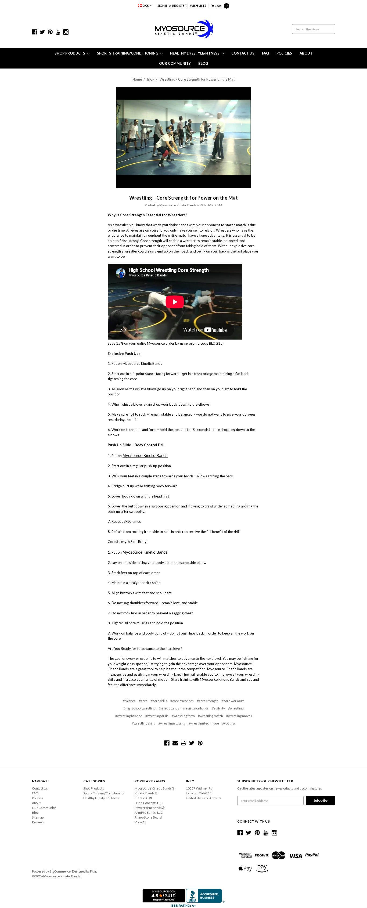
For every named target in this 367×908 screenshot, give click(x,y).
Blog (203, 63)
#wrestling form (183, 716)
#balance (129, 701)
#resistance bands (195, 708)
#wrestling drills (156, 716)
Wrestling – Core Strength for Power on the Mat (197, 79)
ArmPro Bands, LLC (149, 812)
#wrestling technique (203, 723)
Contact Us (242, 53)
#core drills (159, 701)
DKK (146, 5)
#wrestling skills (143, 723)
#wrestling (235, 708)
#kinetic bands (169, 708)
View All (140, 822)
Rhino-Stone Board (148, 817)
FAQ (265, 53)
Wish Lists (198, 5)
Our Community (175, 63)
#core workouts (233, 701)
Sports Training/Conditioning (128, 53)
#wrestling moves (239, 716)
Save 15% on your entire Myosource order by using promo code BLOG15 (165, 343)
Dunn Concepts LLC (149, 803)
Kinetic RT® (143, 798)
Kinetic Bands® (146, 793)
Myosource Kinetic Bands (142, 363)
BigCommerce (60, 871)
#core (143, 701)
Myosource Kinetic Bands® (154, 788)
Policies (284, 53)
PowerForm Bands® (149, 808)
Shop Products (70, 53)
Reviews (38, 822)
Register (179, 5)
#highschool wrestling (139, 708)
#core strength (207, 701)
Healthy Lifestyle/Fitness (195, 53)
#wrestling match (210, 716)
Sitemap (38, 817)
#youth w (228, 723)
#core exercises (182, 701)
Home (137, 79)
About (306, 53)
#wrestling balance (128, 716)
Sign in (162, 5)
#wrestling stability (171, 723)
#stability (218, 708)
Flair (93, 871)
